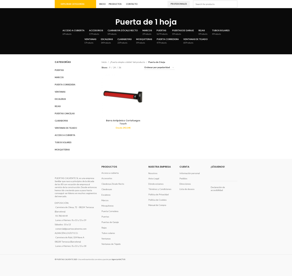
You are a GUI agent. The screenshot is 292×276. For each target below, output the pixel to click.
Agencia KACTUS (118, 259)
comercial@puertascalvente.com (70, 228)
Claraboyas (106, 189)
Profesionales (179, 4)
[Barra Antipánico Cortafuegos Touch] (123, 96)
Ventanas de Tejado (111, 244)
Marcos (105, 200)
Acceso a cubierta (110, 173)
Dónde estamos (156, 184)
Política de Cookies (157, 200)
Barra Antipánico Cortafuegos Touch (123, 122)
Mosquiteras (107, 205)
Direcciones (185, 184)
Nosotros (152, 173)
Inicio (104, 62)
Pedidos (183, 178)
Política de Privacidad (158, 194)
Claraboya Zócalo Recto (112, 184)
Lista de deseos (187, 189)
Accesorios (106, 178)
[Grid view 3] (133, 67)
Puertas (105, 216)
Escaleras (106, 194)
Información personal (189, 173)
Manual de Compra (157, 205)
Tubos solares (108, 233)
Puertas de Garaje (110, 222)
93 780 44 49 (61, 215)
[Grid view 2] (128, 67)
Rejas (104, 227)
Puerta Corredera (109, 211)
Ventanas (106, 238)
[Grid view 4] (137, 67)
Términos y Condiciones (159, 189)
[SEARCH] (233, 4)
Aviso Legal (153, 178)
